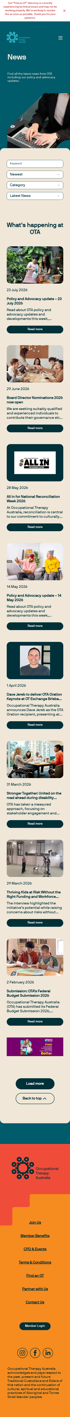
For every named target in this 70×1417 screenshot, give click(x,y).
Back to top (32, 1098)
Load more (35, 1083)
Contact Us (35, 1302)
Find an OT (35, 1276)
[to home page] (18, 37)
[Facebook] (35, 1353)
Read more (35, 329)
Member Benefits (35, 1236)
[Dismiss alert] (64, 10)
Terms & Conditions (35, 1262)
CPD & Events (35, 1249)
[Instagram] (22, 1353)
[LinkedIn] (48, 1353)
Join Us (35, 1222)
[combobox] (35, 174)
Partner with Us (35, 1289)
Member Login (35, 1326)
